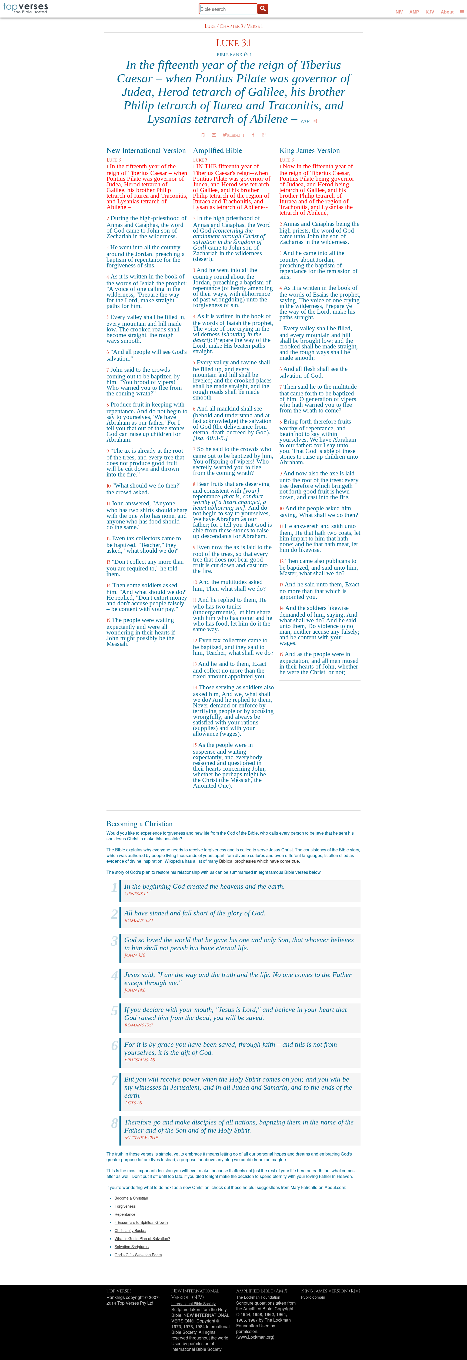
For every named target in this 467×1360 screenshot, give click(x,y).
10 (108, 486)
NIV (399, 12)
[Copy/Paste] (203, 134)
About (447, 12)
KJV (430, 12)
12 (108, 539)
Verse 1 (255, 26)
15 (108, 620)
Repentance (125, 1214)
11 (108, 504)
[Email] (214, 134)
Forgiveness (125, 1206)
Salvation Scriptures (132, 1246)
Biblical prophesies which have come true (259, 861)
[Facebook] (253, 134)
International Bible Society (193, 1303)
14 (108, 586)
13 (108, 562)
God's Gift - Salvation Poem (138, 1254)
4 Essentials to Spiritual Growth (141, 1222)
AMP (414, 12)
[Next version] (315, 121)
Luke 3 (113, 160)
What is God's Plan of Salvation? (142, 1238)
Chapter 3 (231, 26)
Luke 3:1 (233, 43)
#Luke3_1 (236, 135)
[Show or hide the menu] (462, 11)
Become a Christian (131, 1198)
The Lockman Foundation (258, 1297)
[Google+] (264, 134)
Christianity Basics (130, 1230)
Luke (210, 26)
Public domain (313, 1297)
